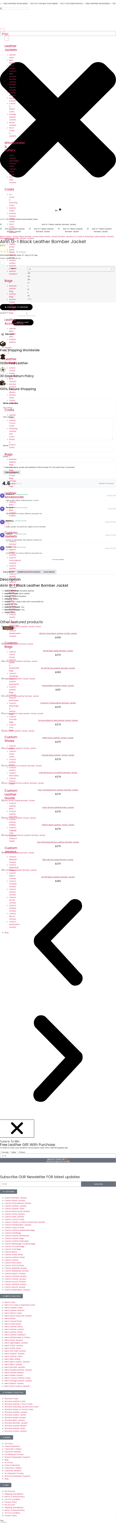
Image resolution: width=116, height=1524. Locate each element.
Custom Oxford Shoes (12, 781)
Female (5, 1152)
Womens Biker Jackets (15, 1420)
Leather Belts (12, 330)
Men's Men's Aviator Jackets (17, 1361)
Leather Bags (12, 295)
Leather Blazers (12, 94)
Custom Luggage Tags (13, 830)
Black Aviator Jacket (9, 236)
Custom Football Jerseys (12, 884)
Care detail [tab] (48, 572)
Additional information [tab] (29, 572)
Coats (9, 189)
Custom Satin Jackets (12, 601)
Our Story (9, 1443)
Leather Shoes (12, 267)
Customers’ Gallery (13, 1449)
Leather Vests (12, 56)
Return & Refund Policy (15, 1496)
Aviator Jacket (12, 369)
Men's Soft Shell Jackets (15, 1351)
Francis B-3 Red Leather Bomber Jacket (58, 703)
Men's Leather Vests (13, 1356)
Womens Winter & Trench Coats (19, 1409)
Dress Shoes (11, 251)
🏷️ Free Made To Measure (16, 307)
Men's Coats (10, 1302)
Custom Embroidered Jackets (15, 560)
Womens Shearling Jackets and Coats (21, 1406)
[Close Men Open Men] (7, 38)
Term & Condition (12, 1499)
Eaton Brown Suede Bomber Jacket (58, 807)
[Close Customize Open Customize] (7, 524)
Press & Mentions (12, 1446)
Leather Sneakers (13, 272)
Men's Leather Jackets (15, 1353)
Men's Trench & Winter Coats (18, 1378)
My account (10, 1491)
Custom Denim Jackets (12, 552)
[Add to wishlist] (111, 628)
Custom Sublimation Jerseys (14, 924)
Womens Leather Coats (15, 1401)
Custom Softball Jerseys (12, 908)
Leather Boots (12, 256)
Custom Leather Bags (12, 690)
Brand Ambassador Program (17, 1457)
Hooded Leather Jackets (12, 87)
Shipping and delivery (14, 1494)
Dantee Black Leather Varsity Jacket (58, 755)
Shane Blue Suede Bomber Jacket (58, 650)
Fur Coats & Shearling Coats (86, 236)
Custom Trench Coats (12, 609)
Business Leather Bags (13, 289)
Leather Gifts (12, 335)
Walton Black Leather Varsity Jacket (58, 824)
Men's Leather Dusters (14, 1310)
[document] (58, 1142)
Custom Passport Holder (13, 838)
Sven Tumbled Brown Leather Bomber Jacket (58, 790)
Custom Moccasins (13, 774)
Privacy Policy (11, 1502)
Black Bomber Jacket (28, 236)
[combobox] (58, 33)
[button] (58, 943)
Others (22, 1152)
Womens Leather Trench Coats (18, 1404)
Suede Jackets (12, 99)
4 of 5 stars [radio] (15, 410)
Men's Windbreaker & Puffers (17, 1337)
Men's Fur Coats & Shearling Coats (20, 1305)
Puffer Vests (11, 173)
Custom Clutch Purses (12, 654)
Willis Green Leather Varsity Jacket (58, 737)
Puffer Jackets (12, 167)
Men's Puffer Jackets (14, 1345)
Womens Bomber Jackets (16, 1423)
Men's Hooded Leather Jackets (18, 1370)
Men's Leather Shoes (14, 1332)
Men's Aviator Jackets (12, 68)
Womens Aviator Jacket (15, 1415)
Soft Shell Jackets (12, 180)
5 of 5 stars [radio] (19, 410)
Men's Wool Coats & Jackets (17, 1386)
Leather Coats (12, 209)
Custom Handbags (13, 674)
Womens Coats (11, 1398)
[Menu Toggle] (2, 30)
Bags (9, 281)
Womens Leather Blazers (16, 1425)
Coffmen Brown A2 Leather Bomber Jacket (58, 772)
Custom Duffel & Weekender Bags (20, 1230)
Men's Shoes (10, 1318)
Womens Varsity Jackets (16, 1431)
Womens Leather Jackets (16, 1412)
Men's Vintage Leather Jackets (18, 1380)
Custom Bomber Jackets (12, 544)
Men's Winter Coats (13, 1313)
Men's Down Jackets (14, 1340)
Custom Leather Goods (11, 794)
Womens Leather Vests (15, 1428)
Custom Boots (12, 747)
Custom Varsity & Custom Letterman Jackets (14, 621)
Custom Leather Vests (12, 577)
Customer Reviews (13, 1451)
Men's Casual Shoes (13, 1321)
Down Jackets (12, 156)
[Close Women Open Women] (7, 351)
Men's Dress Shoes (13, 1324)
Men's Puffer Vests (13, 1348)
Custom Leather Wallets (12, 822)
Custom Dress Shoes (12, 754)
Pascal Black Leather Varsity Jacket (58, 685)
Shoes (9, 239)
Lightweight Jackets (14, 162)
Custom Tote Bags (12, 728)
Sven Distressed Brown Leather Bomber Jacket (58, 842)
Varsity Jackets (12, 401)
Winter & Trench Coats (12, 443)
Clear (29, 299)
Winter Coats (12, 220)
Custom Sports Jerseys (12, 916)
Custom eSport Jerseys (12, 876)
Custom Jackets (11, 534)
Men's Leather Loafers (14, 1329)
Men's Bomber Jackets (15, 1367)
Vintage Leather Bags (12, 310)
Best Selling (12, 61)
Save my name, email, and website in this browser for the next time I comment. (40, 467)
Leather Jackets (11, 48)
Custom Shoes (11, 739)
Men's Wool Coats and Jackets (18, 1315)
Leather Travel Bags (12, 302)
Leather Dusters (12, 214)
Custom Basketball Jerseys (13, 868)
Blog (6, 1460)
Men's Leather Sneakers (15, 1334)
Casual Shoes (12, 245)
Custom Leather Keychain (13, 814)
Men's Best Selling (12, 1359)
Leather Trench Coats (12, 423)
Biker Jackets (12, 75)
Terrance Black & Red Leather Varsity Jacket (58, 720)
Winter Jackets (12, 123)
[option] (14, 230)
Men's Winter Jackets (14, 1383)
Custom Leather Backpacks (14, 682)
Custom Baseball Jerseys (13, 859)
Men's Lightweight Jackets (16, 1343)
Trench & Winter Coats (12, 107)
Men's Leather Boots (14, 1326)
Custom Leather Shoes (12, 762)
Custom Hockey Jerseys (12, 892)
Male (14, 1152)
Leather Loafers (12, 261)
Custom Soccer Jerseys (12, 900)
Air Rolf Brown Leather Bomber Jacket (58, 668)
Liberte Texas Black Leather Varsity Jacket (58, 633)
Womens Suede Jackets (15, 1417)
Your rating (8, 408)
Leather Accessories (14, 322)
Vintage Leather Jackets (12, 117)
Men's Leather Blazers (14, 1372)
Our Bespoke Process (14, 1454)
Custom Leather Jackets (12, 568)
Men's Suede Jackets (14, 1375)
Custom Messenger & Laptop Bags (20, 1243)
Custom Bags (11, 645)
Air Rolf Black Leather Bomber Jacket (58, 877)
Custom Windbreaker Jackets (15, 633)
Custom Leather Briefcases (13, 698)
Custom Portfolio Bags (13, 719)
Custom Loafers (12, 769)
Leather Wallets (12, 340)
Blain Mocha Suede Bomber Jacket (57, 859)
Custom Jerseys (11, 850)
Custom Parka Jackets (12, 593)
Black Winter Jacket (48, 236)
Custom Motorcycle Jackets (14, 585)
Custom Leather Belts (12, 806)
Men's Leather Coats (14, 1307)
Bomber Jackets (12, 80)
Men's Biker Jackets (13, 1364)
